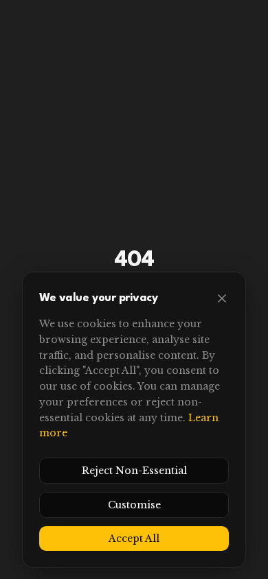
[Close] (222, 298)
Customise (134, 505)
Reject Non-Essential (134, 470)
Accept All (134, 538)
